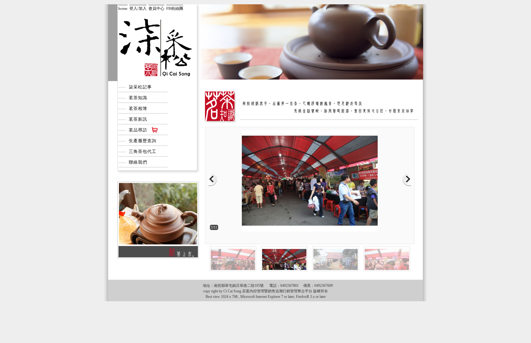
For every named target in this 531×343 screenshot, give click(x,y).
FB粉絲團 (174, 8)
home (123, 8)
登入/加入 (138, 8)
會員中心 (156, 8)
